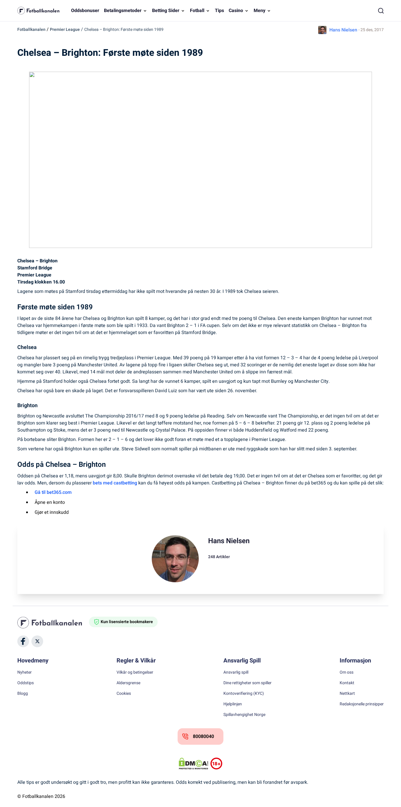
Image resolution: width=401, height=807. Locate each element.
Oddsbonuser (85, 10)
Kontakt (347, 683)
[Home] (53, 622)
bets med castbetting (115, 482)
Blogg (22, 694)
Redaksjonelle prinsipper (362, 704)
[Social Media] (23, 641)
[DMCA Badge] (193, 763)
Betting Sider (165, 10)
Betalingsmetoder (122, 10)
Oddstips (25, 683)
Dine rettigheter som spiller (247, 683)
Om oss (346, 672)
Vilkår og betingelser (135, 672)
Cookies (124, 694)
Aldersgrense (128, 683)
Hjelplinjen (232, 704)
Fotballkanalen (31, 29)
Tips (219, 10)
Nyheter (24, 672)
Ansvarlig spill (235, 672)
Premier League (65, 29)
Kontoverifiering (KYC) (243, 694)
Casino (236, 10)
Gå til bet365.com (53, 492)
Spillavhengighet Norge (244, 715)
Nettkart (347, 694)
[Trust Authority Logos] (216, 763)
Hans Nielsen (343, 29)
